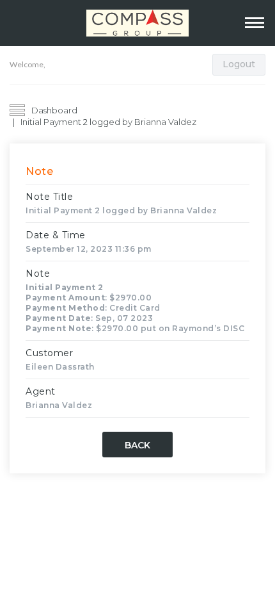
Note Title (49, 196)
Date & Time (56, 235)
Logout (239, 64)
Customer (49, 353)
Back (137, 445)
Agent (41, 391)
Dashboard (54, 110)
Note (38, 273)
